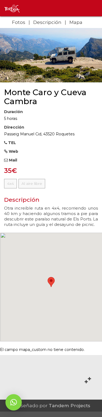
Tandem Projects (69, 405)
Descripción (47, 22)
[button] (13, 402)
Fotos (18, 22)
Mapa (75, 22)
